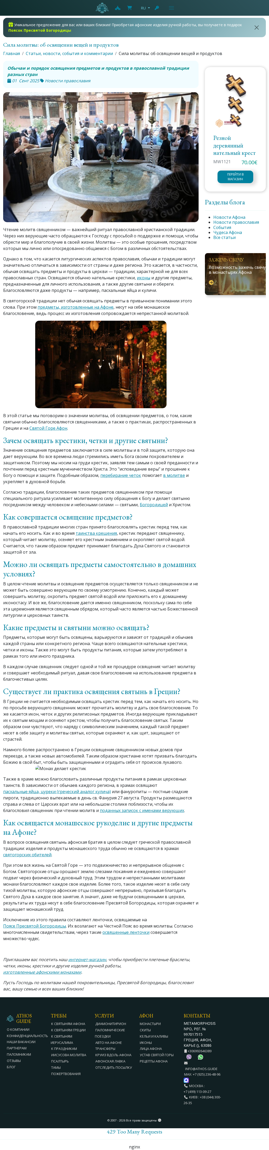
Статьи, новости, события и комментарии (69, 53)
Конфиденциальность (27, 1035)
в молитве (174, 475)
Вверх (260, 1117)
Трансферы (105, 1048)
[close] (257, 27)
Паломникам (19, 1054)
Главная (11, 53)
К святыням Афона (68, 1023)
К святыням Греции (68, 1030)
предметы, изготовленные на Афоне (75, 307)
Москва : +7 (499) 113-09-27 (197, 1088)
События (222, 227)
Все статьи (224, 237)
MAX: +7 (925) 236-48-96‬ (202, 1074)
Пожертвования (66, 1073)
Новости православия (236, 222)
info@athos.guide (201, 1068)
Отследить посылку (113, 1067)
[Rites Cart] (117, 8)
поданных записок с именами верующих (142, 810)
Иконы (146, 1042)
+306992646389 (199, 1051)
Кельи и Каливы (154, 1036)
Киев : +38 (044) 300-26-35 (202, 1100)
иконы (143, 278)
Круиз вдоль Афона (113, 1055)
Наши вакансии (21, 1041)
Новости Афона (229, 217)
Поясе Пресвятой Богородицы (34, 926)
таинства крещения (96, 533)
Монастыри (150, 1023)
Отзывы (14, 1060)
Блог (11, 1067)
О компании (18, 1029)
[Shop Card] (129, 8)
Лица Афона (151, 1048)
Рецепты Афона (154, 1061)
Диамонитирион (110, 1023)
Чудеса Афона (227, 232)
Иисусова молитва (68, 1055)
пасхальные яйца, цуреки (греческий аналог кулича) (57, 791)
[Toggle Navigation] (171, 8)
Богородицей (154, 505)
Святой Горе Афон (48, 428)
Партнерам (17, 1048)
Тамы (56, 1067)
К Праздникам (64, 1048)
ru (143, 8)
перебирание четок (120, 475)
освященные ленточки (125, 932)
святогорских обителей (27, 855)
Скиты (145, 1030)
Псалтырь (60, 1061)
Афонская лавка (110, 1061)
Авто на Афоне (108, 1042)
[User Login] (157, 8)
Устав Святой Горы (157, 1055)
